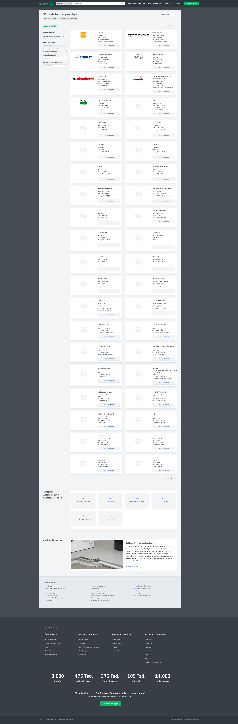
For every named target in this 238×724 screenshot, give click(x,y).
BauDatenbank (117, 639)
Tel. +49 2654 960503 (104, 263)
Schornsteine (50, 593)
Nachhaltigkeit (48, 33)
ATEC (154, 100)
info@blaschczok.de (158, 153)
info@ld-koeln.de (102, 376)
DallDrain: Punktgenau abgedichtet (140, 543)
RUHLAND (156, 458)
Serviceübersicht (83, 639)
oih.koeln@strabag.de (158, 400)
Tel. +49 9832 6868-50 (158, 263)
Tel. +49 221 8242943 (158, 398)
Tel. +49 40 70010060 (158, 107)
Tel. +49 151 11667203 (159, 217)
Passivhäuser (51, 600)
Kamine (138, 591)
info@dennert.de (102, 63)
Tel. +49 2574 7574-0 (104, 464)
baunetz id (115, 651)
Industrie (49, 591)
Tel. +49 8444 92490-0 (104, 331)
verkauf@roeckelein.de (158, 308)
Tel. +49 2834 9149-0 (158, 151)
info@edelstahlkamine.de (105, 175)
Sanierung (94, 591)
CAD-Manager (83, 651)
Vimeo (147, 654)
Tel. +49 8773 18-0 (103, 217)
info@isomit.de (102, 265)
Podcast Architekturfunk (153, 662)
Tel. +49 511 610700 (158, 39)
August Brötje (102, 122)
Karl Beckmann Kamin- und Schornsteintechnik (161, 78)
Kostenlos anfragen (110, 704)
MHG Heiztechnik (158, 55)
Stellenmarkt (82, 654)
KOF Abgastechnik (104, 346)
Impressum (196, 719)
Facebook (148, 639)
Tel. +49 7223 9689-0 (158, 285)
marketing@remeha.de (104, 466)
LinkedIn (148, 651)
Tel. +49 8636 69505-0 (158, 464)
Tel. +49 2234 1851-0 (104, 375)
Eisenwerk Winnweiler (160, 166)
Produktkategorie (49, 42)
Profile (167, 3)
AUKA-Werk (156, 122)
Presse (47, 647)
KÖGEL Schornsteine (159, 324)
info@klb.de (101, 109)
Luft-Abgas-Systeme (143, 588)
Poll (153, 414)
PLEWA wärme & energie (106, 414)
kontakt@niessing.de (103, 400)
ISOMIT (100, 256)
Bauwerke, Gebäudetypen (52, 62)
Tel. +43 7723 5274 (158, 241)
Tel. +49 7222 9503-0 (158, 129)
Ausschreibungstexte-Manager (88, 647)
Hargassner (156, 232)
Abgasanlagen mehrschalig (100, 600)
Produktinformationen (136, 3)
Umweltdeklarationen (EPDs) (51, 36)
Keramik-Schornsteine (143, 595)
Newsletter (82, 643)
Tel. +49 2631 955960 (104, 285)
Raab (154, 436)
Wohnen (138, 593)
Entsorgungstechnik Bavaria (162, 188)
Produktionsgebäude (98, 586)
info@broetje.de (102, 131)
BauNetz (114, 647)
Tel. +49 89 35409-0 (103, 39)
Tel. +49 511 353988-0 (158, 85)
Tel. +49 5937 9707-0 (104, 239)
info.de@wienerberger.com (159, 41)
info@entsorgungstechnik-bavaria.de (162, 197)
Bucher (100, 166)
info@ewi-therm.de (157, 175)
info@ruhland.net (157, 466)
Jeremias (155, 256)
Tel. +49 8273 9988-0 (104, 173)
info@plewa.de (102, 422)
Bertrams (101, 144)
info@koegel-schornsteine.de (160, 332)
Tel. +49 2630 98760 (103, 83)
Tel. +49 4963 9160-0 (158, 353)
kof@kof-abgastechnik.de (105, 354)
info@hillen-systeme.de (104, 287)
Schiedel (100, 33)
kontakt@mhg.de (157, 63)
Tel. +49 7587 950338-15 (159, 376)
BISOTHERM (102, 77)
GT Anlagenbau (103, 232)
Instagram (148, 643)
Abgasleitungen (51, 595)
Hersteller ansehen (109, 45)
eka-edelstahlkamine (105, 188)
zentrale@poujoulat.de (104, 444)
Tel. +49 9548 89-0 (157, 307)
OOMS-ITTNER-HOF (159, 392)
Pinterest (148, 647)
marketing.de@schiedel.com (105, 41)
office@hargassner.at (158, 243)
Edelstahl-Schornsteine (144, 586)
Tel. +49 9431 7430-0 (104, 420)
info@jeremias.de (157, 265)
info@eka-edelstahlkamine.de (106, 197)
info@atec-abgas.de (158, 109)
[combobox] (98, 3)
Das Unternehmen (51, 639)
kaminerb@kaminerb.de (104, 310)
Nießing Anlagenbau (105, 392)
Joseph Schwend (158, 278)
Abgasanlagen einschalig (99, 598)
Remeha (100, 458)
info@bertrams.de (102, 153)
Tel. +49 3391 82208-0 (104, 353)
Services (177, 3)
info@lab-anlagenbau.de (159, 354)
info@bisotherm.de (103, 85)
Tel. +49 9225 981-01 (104, 195)
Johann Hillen (102, 278)
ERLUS (100, 210)
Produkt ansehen (132, 566)
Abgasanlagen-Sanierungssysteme (103, 595)
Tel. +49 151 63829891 (104, 309)
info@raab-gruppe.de (158, 444)
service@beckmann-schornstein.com (162, 87)
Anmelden (190, 3)
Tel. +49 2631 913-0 (158, 442)
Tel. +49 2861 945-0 (103, 398)
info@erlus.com (102, 219)
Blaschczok (156, 144)
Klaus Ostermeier (103, 324)
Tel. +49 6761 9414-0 (104, 442)
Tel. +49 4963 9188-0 (158, 420)
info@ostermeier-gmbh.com (105, 332)
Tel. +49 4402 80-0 (103, 129)
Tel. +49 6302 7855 (158, 173)
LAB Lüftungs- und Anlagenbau (163, 346)
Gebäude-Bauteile (49, 55)
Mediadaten (49, 651)
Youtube (148, 658)
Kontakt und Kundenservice (54, 643)
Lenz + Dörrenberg (104, 368)
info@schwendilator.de (158, 287)
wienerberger (157, 33)
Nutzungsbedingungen (177, 719)
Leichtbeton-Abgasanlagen (55, 598)
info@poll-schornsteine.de (159, 422)
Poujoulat (101, 436)
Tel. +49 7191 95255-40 (159, 331)
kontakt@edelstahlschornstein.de (161, 378)
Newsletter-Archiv (51, 654)
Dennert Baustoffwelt (105, 55)
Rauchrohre (95, 588)
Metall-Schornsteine (98, 593)
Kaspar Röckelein (158, 300)
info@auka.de (156, 131)
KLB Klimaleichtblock (105, 100)
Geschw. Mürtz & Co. (159, 210)
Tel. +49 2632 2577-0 (104, 107)
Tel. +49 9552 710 (103, 61)
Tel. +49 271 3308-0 (103, 151)
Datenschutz (188, 719)
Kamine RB (101, 300)
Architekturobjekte (154, 3)
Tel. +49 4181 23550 (158, 61)
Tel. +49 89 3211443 (158, 195)
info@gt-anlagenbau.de (104, 241)
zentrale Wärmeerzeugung (55, 588)
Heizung (49, 586)
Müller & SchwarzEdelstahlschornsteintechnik (163, 369)
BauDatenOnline (117, 643)
